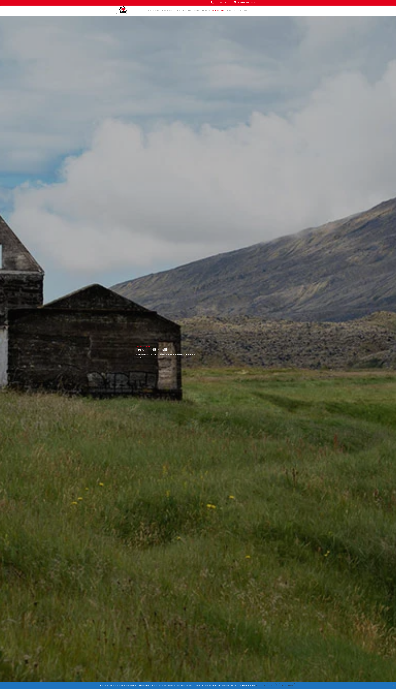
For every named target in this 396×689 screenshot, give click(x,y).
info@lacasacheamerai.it (249, 2)
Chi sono (153, 10)
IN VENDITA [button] (218, 10)
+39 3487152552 (222, 2)
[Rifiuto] (393, 685)
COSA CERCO (167, 10)
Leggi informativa (287, 685)
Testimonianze (201, 10)
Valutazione (184, 10)
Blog (229, 10)
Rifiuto (271, 685)
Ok (260, 685)
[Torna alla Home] (123, 10)
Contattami (241, 10)
